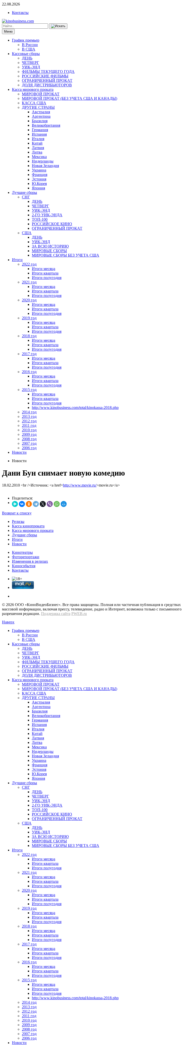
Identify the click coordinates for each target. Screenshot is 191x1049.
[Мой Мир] (64, 504)
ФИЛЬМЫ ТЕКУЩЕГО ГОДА (48, 71)
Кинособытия (23, 566)
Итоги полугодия (46, 278)
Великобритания (46, 125)
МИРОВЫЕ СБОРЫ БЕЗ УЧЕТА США (65, 255)
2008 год (29, 439)
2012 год (29, 421)
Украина (39, 170)
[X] (43, 504)
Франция (39, 174)
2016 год (29, 372)
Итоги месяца (43, 269)
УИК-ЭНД (31, 67)
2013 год (29, 416)
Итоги (17, 260)
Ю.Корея (39, 183)
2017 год (29, 354)
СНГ (26, 197)
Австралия (41, 112)
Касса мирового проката (32, 89)
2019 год (29, 318)
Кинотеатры (22, 552)
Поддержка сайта (55, 613)
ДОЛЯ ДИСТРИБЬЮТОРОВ (47, 85)
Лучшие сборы (24, 192)
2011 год (29, 425)
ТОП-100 (40, 219)
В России (30, 45)
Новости (19, 452)
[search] (58, 26)
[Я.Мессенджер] (15, 504)
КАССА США (34, 103)
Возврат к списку (17, 513)
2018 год (29, 336)
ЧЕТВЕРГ (30, 62)
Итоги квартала (45, 273)
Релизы (18, 521)
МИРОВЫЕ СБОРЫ (49, 251)
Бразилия (40, 121)
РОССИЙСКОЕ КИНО (52, 224)
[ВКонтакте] (22, 504)
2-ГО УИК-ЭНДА (47, 215)
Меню (8, 31)
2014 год (29, 412)
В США (28, 49)
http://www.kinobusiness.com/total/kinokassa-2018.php (75, 407)
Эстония (39, 179)
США (27, 233)
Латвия (38, 148)
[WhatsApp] (57, 504)
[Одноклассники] (29, 504)
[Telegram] (36, 504)
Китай (37, 143)
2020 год (29, 300)
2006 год (29, 448)
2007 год (29, 443)
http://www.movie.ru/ (79, 485)
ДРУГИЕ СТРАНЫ (38, 107)
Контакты (20, 12)
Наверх (8, 622)
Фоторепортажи (25, 557)
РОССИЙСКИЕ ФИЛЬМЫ (45, 76)
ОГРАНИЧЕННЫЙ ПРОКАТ (47, 80)
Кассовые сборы (26, 54)
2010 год (29, 430)
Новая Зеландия (45, 166)
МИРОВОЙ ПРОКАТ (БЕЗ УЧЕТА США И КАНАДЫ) (69, 98)
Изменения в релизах (30, 561)
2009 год (29, 434)
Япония (38, 188)
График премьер (25, 40)
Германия (40, 130)
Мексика (39, 157)
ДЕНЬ (27, 58)
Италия (38, 139)
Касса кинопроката (28, 526)
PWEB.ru (79, 613)
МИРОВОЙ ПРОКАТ (40, 94)
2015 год (29, 389)
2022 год (29, 264)
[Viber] (50, 504)
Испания (39, 134)
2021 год (29, 282)
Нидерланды (42, 161)
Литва (37, 152)
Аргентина (41, 116)
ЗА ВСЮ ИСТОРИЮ (50, 246)
